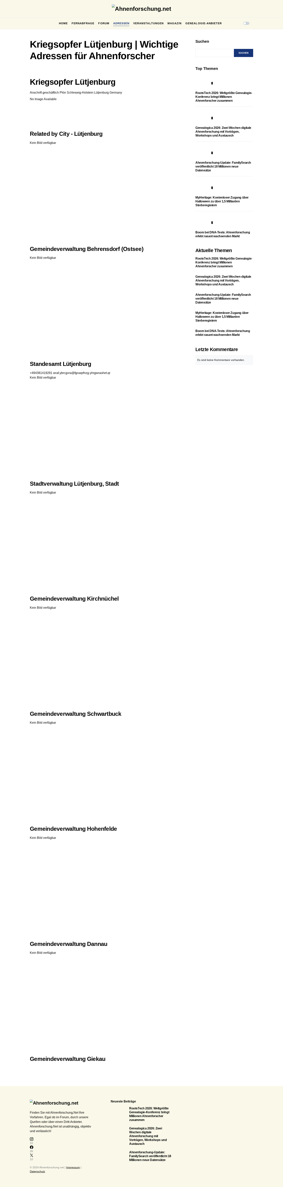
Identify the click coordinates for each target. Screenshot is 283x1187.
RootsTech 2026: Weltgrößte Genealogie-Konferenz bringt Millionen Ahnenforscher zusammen (223, 96)
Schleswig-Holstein (80, 92)
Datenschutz (37, 1171)
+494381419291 (41, 373)
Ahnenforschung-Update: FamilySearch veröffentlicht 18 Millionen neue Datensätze (223, 166)
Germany (116, 92)
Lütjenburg (101, 92)
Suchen (202, 41)
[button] (31, 23)
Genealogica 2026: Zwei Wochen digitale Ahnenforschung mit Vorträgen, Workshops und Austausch (223, 131)
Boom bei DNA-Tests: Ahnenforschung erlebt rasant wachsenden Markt (222, 332)
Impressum (73, 1167)
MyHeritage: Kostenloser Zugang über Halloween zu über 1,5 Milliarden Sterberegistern (222, 201)
